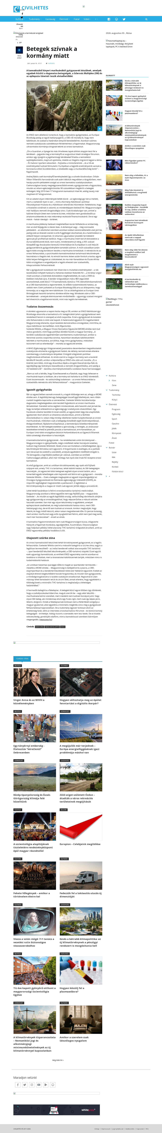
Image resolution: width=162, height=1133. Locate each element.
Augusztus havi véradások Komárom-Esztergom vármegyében (136, 222)
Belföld (18, 666)
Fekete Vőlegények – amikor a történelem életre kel (31, 895)
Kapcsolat (140, 1129)
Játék (114, 428)
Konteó (115, 466)
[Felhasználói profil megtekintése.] (19, 50)
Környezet (65, 711)
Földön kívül (117, 471)
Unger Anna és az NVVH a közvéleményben (28, 701)
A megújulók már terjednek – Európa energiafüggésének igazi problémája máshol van (79, 749)
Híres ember (19, 57)
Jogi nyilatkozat (117, 1129)
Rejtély (115, 462)
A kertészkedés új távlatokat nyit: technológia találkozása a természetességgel (136, 283)
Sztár (114, 452)
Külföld (18, 810)
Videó (86, 19)
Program (116, 409)
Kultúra (19, 19)
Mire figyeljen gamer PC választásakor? (135, 162)
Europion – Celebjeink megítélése (80, 844)
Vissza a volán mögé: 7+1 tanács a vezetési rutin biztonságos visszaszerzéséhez (33, 942)
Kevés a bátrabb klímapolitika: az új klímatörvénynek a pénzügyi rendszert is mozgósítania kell (80, 942)
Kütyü (114, 399)
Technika (64, 666)
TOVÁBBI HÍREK (23, 658)
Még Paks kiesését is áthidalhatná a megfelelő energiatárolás (136, 192)
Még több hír (57, 1060)
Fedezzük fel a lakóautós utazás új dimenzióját (81, 895)
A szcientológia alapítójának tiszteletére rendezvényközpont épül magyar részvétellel (33, 847)
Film (114, 380)
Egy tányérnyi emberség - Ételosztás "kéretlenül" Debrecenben (28, 749)
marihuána (39, 627)
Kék (113, 457)
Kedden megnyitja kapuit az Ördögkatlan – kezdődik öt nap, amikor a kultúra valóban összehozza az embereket (136, 209)
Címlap (96, 1129)
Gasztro (115, 423)
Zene (114, 385)
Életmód (64, 19)
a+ (20, 42)
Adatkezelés (129, 1129)
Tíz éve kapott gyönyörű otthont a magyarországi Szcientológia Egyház (34, 991)
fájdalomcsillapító (52, 627)
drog (63, 627)
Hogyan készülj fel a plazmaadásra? (72, 990)
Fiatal (76, 19)
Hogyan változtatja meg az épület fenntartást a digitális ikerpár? (80, 701)
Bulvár (63, 810)
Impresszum (105, 1129)
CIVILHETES (35, 7)
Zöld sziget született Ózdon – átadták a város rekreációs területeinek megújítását (77, 798)
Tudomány (34, 19)
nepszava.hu (46, 619)
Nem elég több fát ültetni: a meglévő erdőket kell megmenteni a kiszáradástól (136, 253)
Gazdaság (50, 19)
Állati (114, 438)
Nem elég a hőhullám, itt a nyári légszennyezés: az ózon (136, 177)
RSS (147, 1129)
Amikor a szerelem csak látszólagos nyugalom (74, 1039)
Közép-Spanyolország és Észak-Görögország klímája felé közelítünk (32, 798)
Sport (114, 418)
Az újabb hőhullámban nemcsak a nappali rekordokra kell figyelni (135, 237)
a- (17, 43)
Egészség (51, 63)
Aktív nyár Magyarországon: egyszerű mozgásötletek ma (136, 267)
